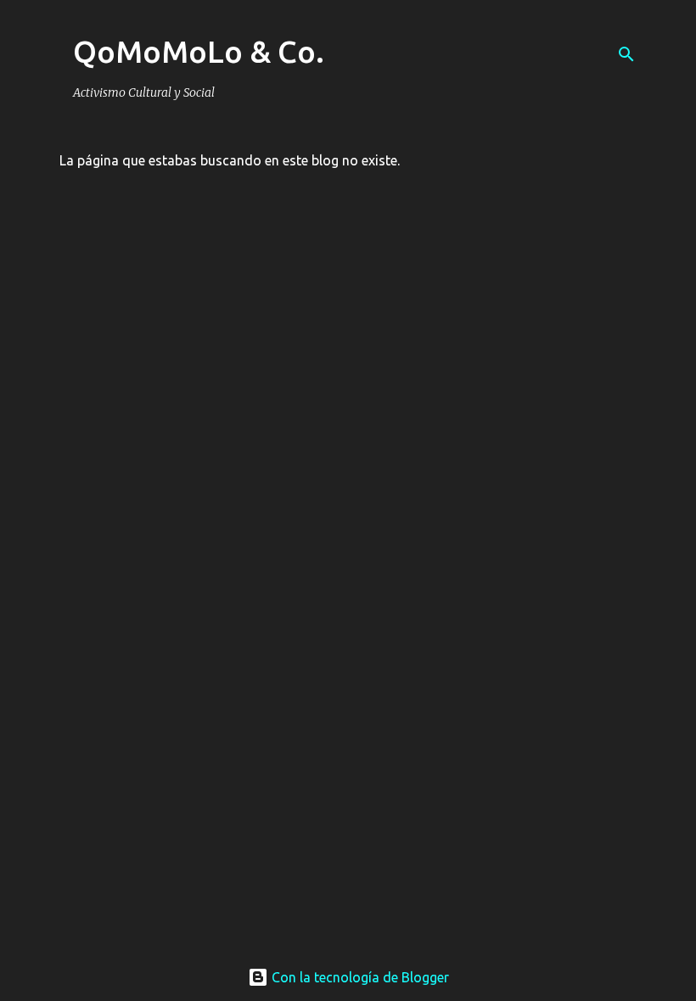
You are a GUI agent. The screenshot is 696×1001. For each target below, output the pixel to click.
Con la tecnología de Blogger (358, 977)
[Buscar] (626, 54)
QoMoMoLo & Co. (198, 51)
